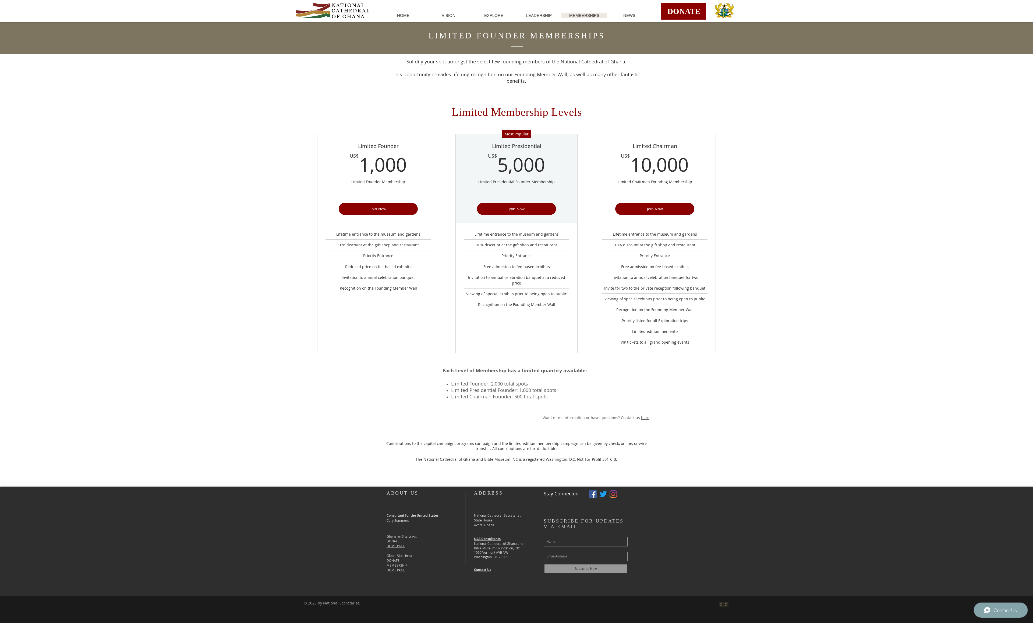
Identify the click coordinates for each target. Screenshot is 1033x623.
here (645, 417)
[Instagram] (613, 494)
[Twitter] (603, 494)
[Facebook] (593, 494)
